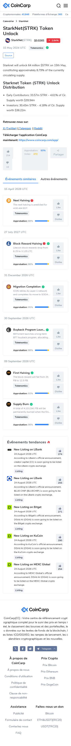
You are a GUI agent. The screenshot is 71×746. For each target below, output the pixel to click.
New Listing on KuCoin (28, 536)
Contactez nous (18, 726)
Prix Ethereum (49, 672)
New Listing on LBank (28, 449)
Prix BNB (49, 678)
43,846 (25, 14)
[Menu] (65, 5)
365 (60, 14)
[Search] (58, 5)
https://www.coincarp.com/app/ (38, 140)
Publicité (18, 713)
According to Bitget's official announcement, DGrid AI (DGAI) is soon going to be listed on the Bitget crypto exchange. (38, 519)
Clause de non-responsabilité (18, 695)
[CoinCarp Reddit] (30, 648)
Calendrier (8, 21)
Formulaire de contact (18, 720)
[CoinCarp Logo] (18, 5)
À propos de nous (18, 670)
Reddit (38, 128)
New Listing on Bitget (27, 507)
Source (8, 55)
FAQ (18, 733)
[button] (46, 648)
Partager (58, 154)
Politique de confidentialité (18, 685)
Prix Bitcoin (50, 665)
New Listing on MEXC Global (32, 564)
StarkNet (23, 21)
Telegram (24, 128)
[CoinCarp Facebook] (23, 648)
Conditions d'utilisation (19, 676)
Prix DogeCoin (49, 684)
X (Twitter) (10, 128)
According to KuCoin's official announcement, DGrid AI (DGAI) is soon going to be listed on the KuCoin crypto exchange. (38, 548)
